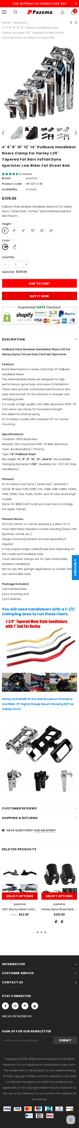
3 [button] (41, 932)
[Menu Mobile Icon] (4, 12)
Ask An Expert (45, 830)
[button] (10, 174)
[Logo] (39, 12)
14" (51, 231)
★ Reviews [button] (75, 567)
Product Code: (12, 184)
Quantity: (8, 257)
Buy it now (39, 296)
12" (42, 231)
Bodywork (20, 23)
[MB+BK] (62, 921)
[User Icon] (63, 12)
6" (14, 231)
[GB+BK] (56, 921)
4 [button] (45, 932)
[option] (39, 82)
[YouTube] (34, 1005)
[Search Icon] (15, 12)
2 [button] (38, 932)
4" (5, 231)
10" (33, 231)
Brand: (6, 178)
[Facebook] (5, 1005)
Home (6, 23)
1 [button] (34, 932)
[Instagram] (15, 1005)
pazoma (31, 178)
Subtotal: (8, 272)
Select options (19, 896)
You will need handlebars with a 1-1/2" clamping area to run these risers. (39, 611)
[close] (76, 4)
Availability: (10, 189)
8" (23, 231)
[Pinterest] (24, 1005)
